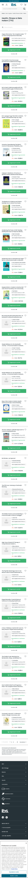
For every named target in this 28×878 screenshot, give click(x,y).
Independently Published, (17, 490)
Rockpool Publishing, (16, 93)
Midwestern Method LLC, (16, 321)
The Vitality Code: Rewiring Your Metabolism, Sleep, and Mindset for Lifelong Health (11, 657)
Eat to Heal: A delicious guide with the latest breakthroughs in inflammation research (12, 88)
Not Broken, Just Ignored (8, 458)
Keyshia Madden (17, 460)
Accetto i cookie (14, 875)
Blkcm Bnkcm (16, 546)
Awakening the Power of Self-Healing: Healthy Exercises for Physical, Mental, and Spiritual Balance (12, 230)
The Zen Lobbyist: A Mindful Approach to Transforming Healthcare (13, 430)
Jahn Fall (15, 517)
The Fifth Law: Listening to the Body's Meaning (12, 486)
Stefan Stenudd (16, 64)
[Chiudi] (26, 843)
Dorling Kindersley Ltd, (16, 121)
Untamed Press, (14, 462)
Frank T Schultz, (14, 349)
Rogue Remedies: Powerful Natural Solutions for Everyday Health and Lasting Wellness (11, 600)
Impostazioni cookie (14, 872)
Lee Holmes (15, 91)
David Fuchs (15, 574)
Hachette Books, (14, 150)
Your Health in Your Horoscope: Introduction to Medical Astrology (11, 60)
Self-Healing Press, (15, 235)
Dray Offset (15, 603)
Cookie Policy (14, 869)
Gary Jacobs (16, 433)
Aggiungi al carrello (15, 50)
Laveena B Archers (17, 717)
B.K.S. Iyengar (16, 119)
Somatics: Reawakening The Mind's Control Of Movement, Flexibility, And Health (12, 145)
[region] (14, 859)
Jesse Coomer (16, 319)
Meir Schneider (16, 234)
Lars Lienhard (16, 262)
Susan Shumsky (16, 205)
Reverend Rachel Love (18, 489)
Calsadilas (15, 660)
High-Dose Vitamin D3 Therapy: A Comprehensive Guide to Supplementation (11, 543)
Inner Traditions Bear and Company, (19, 38)
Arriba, (12, 65)
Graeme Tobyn (16, 177)
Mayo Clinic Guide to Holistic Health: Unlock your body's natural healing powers (12, 401)
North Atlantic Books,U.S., (16, 292)
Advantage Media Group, (16, 435)
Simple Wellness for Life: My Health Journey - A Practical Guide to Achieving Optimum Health (13, 344)
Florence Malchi (16, 631)
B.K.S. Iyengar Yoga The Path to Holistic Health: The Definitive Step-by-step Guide (12, 116)
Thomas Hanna (16, 148)
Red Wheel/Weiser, (15, 207)
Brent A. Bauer (16, 405)
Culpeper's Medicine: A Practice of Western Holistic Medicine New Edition (12, 173)
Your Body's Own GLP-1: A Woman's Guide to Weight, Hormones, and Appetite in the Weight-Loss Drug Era (12, 714)
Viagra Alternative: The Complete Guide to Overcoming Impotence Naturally (13, 34)
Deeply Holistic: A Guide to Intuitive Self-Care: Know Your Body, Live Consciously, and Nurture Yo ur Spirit (13, 287)
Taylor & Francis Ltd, (15, 406)
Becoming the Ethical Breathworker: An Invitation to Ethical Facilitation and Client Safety (12, 316)
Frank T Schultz (16, 348)
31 (17, 742)
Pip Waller (15, 291)
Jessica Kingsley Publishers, (17, 178)
